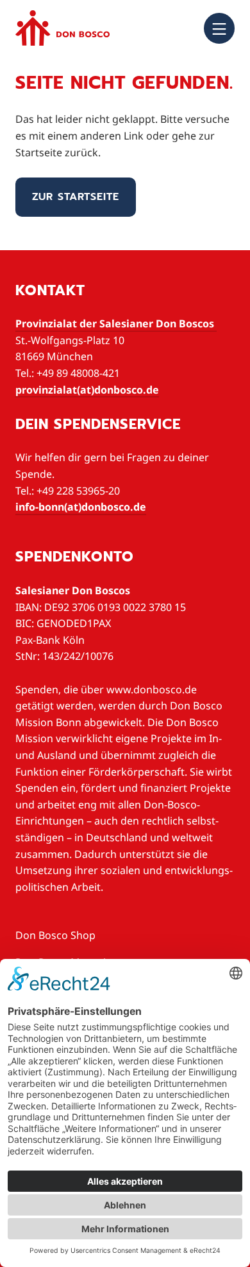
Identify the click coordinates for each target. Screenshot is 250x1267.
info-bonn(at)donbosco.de (80, 507)
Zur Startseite (75, 197)
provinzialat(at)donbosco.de (87, 390)
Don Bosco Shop (55, 935)
